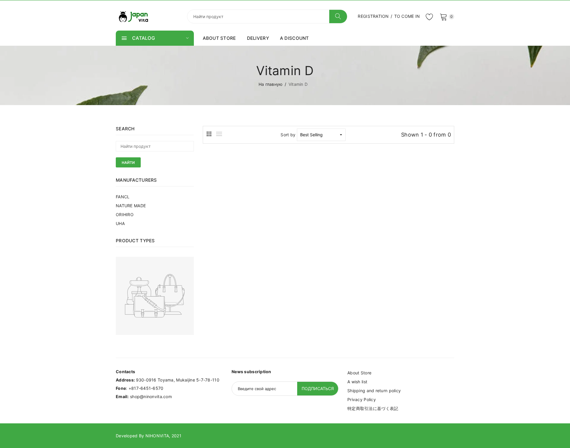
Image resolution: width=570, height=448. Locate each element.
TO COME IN (407, 16)
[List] (219, 134)
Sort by (288, 134)
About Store (359, 372)
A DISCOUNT (294, 38)
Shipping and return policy (374, 390)
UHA (120, 223)
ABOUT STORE (219, 38)
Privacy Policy (361, 399)
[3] (209, 134)
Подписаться (318, 388)
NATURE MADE (131, 205)
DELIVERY (258, 38)
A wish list (357, 381)
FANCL (122, 196)
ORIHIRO (125, 214)
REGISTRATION (373, 16)
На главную (271, 84)
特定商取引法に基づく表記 (372, 408)
